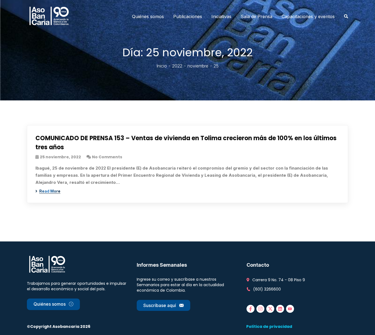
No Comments (107, 157)
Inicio (161, 66)
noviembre (198, 66)
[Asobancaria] (51, 16)
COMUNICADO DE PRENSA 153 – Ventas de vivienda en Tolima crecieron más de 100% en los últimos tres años (186, 142)
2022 (177, 66)
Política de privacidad (269, 326)
